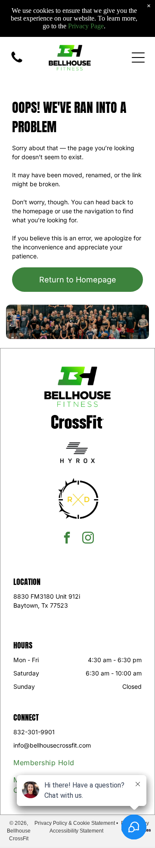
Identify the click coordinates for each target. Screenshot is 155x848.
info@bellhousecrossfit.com (52, 745)
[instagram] (88, 538)
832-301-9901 (34, 732)
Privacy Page (86, 26)
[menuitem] (52, 762)
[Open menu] (138, 57)
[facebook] (67, 538)
